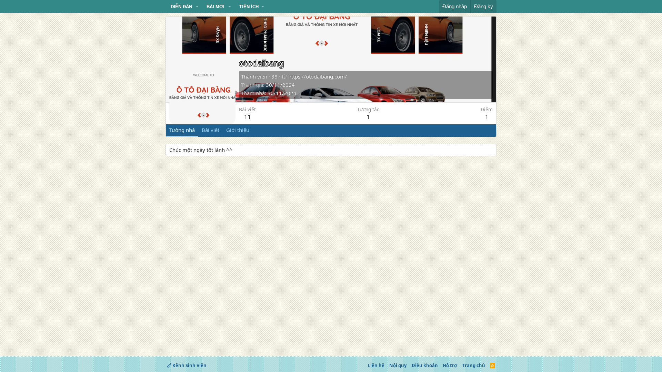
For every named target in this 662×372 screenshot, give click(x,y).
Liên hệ (376, 365)
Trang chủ (473, 365)
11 (247, 117)
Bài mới (215, 6)
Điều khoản (425, 365)
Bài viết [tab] (210, 129)
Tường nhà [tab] (182, 129)
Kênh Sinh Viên (189, 365)
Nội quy (398, 365)
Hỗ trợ (450, 365)
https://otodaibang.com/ (317, 76)
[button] (197, 7)
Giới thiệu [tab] (237, 129)
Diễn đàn (181, 6)
